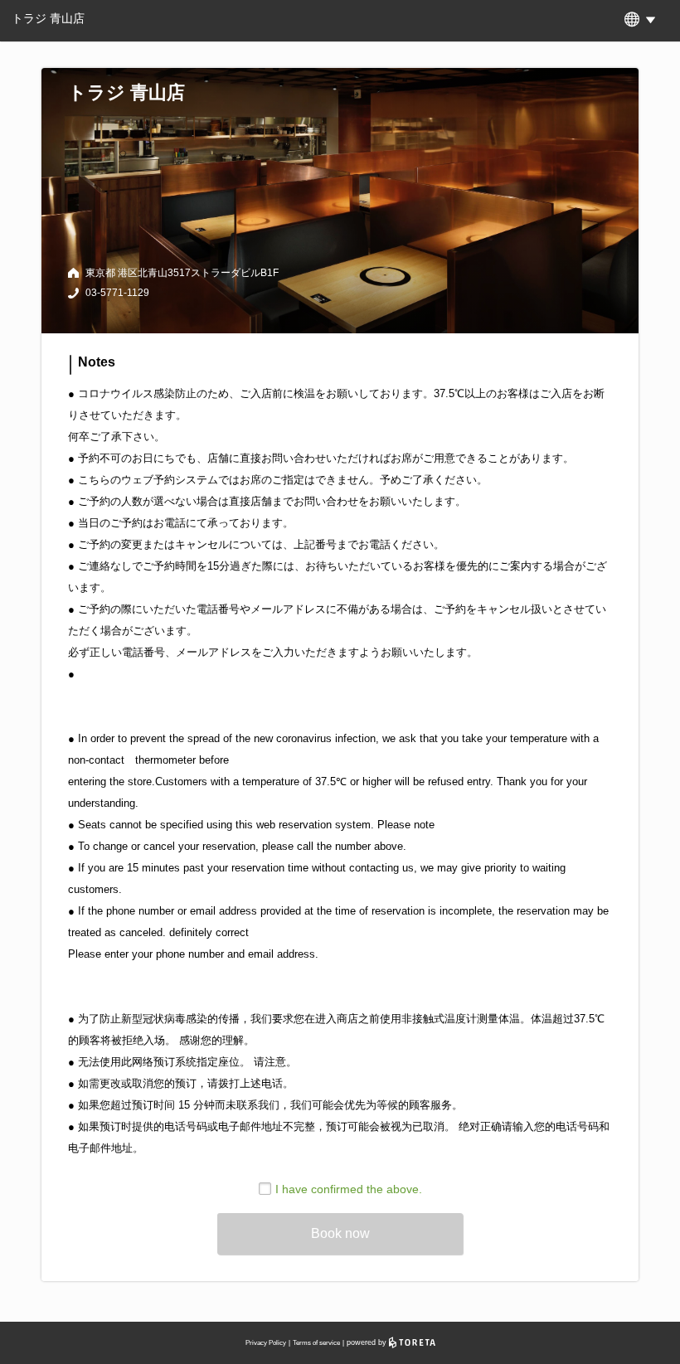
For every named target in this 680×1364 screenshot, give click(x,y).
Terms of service (316, 1343)
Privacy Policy (265, 1343)
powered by (368, 1342)
